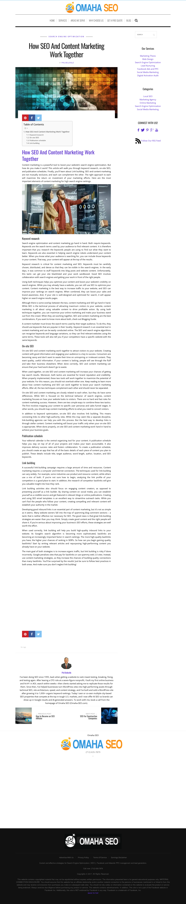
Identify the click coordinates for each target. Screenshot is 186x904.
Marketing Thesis (148, 55)
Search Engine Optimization (66, 36)
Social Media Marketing (148, 72)
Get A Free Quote (115, 20)
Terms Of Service (100, 857)
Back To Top (93, 893)
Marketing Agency (148, 99)
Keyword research (37, 135)
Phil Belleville (68, 63)
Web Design (147, 59)
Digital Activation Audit (147, 75)
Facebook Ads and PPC (147, 69)
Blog (128, 20)
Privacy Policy (83, 857)
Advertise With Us (66, 857)
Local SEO (148, 96)
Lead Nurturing (148, 65)
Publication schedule (38, 140)
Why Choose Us (96, 20)
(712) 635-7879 (93, 752)
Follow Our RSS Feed (151, 140)
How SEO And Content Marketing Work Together (47, 132)
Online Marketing (148, 102)
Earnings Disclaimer (119, 857)
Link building (34, 143)
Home (52, 20)
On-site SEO (34, 137)
